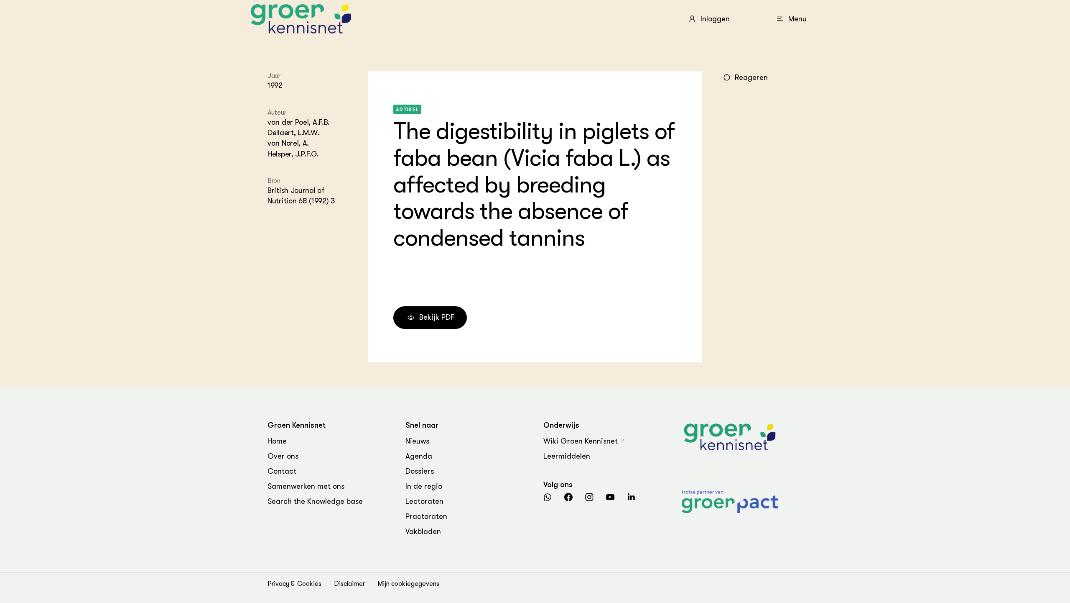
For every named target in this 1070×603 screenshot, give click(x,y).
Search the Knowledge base (315, 501)
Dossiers (419, 471)
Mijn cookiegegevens (408, 584)
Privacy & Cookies (294, 584)
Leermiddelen (566, 456)
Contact (282, 471)
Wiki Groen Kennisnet (580, 441)
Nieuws (417, 441)
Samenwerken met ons (306, 486)
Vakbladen (423, 531)
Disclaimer (349, 584)
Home (277, 441)
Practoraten (426, 516)
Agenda (418, 456)
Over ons (283, 456)
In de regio (423, 486)
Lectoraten (424, 501)
